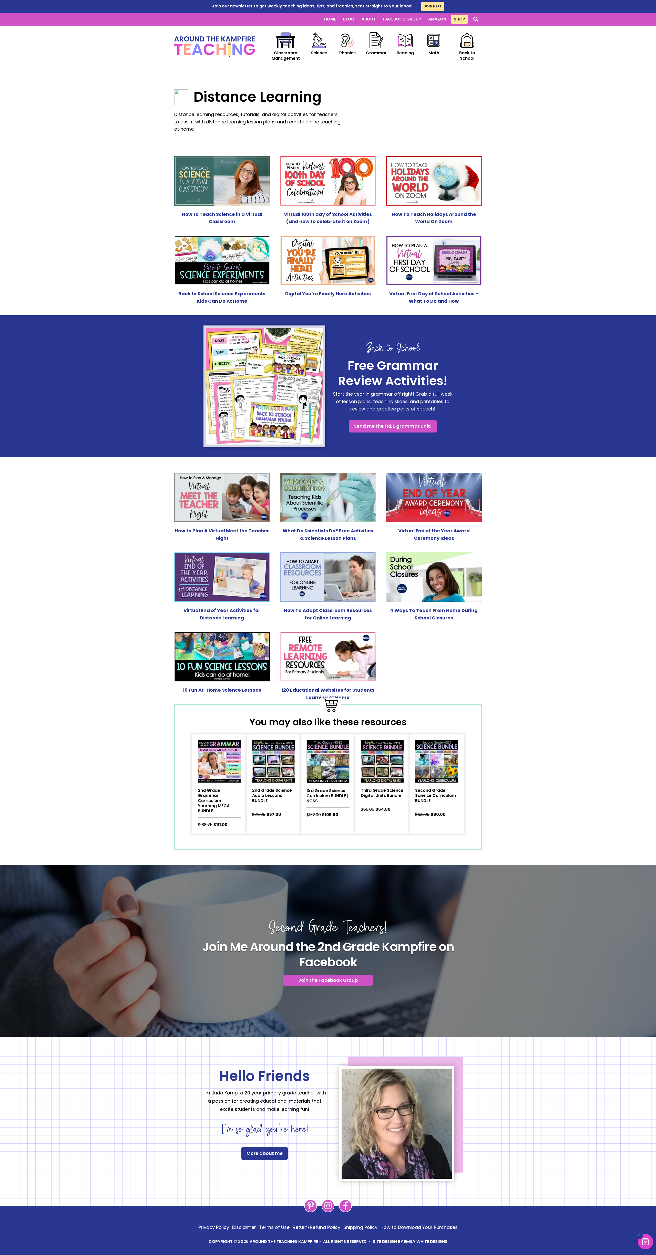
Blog (348, 19)
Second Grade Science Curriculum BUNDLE (435, 795)
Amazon (437, 19)
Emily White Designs (425, 1242)
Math (433, 53)
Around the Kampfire (214, 46)
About (369, 19)
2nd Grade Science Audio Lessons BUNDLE (272, 795)
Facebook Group (402, 19)
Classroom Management (286, 55)
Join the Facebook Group (328, 980)
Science (319, 53)
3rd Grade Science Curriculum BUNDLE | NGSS (327, 796)
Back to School (467, 55)
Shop (459, 19)
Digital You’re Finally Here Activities (328, 293)
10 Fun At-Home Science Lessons (222, 690)
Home (330, 19)
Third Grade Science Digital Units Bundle (382, 792)
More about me (265, 1153)
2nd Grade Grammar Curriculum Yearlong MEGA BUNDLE (214, 800)
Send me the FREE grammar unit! (393, 426)
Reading (405, 53)
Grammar (376, 53)
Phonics (347, 53)
